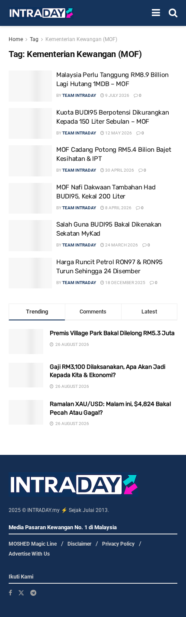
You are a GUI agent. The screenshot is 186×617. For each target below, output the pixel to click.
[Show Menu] (156, 13)
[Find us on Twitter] (21, 593)
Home (16, 39)
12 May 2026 (118, 133)
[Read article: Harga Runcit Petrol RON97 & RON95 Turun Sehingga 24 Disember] (30, 273)
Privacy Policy (118, 544)
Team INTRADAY (79, 95)
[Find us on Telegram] (33, 593)
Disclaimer (79, 544)
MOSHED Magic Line (33, 544)
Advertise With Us (29, 554)
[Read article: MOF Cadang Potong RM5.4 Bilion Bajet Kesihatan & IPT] (30, 160)
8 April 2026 (117, 207)
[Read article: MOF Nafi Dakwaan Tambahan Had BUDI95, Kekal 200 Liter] (30, 198)
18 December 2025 (124, 282)
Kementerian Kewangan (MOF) (81, 39)
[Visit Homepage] (41, 13)
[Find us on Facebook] (10, 593)
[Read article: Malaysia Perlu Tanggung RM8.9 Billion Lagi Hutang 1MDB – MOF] (30, 86)
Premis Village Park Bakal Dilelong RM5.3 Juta (112, 333)
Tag (34, 39)
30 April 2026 (119, 170)
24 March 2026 (121, 245)
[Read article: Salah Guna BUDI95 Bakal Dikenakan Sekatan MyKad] (30, 235)
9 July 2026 (116, 95)
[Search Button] (173, 13)
